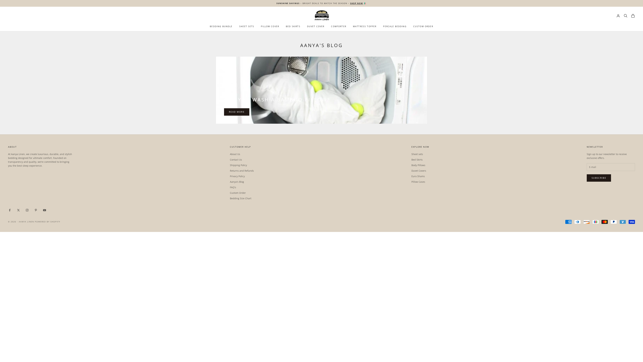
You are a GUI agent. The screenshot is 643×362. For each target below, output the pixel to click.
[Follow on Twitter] (18, 210)
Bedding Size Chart (240, 198)
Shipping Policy (238, 165)
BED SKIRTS (293, 26)
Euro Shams (418, 176)
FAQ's (233, 187)
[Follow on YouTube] (44, 210)
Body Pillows (418, 165)
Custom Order (423, 26)
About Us (235, 154)
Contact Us (236, 159)
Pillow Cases (418, 181)
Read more (236, 111)
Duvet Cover (316, 26)
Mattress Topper (364, 26)
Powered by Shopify (47, 221)
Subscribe (599, 177)
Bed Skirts (417, 159)
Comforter (338, 26)
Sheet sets (417, 154)
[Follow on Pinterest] (36, 210)
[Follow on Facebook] (9, 210)
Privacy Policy (237, 176)
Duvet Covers (418, 170)
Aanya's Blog (237, 181)
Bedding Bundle (221, 26)
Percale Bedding (394, 26)
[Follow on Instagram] (27, 210)
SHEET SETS (246, 26)
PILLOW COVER (270, 26)
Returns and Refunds (242, 170)
